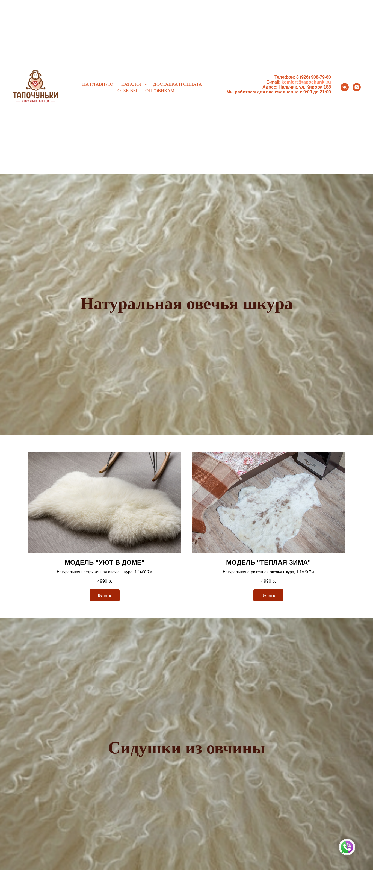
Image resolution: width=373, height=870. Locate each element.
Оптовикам (159, 90)
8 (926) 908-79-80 (313, 77)
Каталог (132, 84)
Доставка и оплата (177, 84)
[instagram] (357, 87)
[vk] (345, 87)
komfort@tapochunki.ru (306, 82)
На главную (97, 84)
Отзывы (127, 90)
